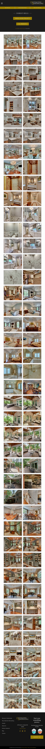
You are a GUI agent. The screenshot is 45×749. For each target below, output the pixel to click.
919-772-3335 (22, 728)
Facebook (20, 731)
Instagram (22, 731)
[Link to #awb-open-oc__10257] (6, 3)
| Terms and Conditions (31, 747)
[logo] (37, 1)
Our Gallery (17, 28)
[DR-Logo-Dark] (22, 717)
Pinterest (24, 731)
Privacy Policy (24, 747)
